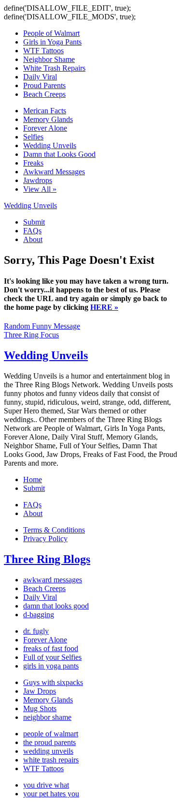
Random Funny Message (42, 326)
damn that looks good (56, 606)
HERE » (104, 307)
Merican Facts (44, 110)
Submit (34, 222)
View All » (39, 189)
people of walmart (50, 734)
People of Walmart (51, 33)
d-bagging (38, 614)
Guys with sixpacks (53, 682)
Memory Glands (48, 119)
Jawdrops (37, 180)
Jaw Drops (39, 691)
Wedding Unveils (49, 145)
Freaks (33, 163)
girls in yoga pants (51, 666)
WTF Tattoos (43, 50)
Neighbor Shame (49, 59)
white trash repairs (51, 760)
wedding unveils (48, 751)
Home (32, 479)
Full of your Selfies (52, 657)
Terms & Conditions (54, 530)
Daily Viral (40, 77)
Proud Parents (44, 85)
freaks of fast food (50, 648)
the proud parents (49, 742)
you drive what (46, 785)
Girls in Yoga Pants (52, 42)
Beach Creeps (44, 94)
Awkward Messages (54, 171)
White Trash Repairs (54, 68)
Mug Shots (39, 708)
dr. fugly (36, 631)
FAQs (32, 231)
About (32, 239)
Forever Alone (45, 128)
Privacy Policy (45, 538)
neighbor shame (47, 717)
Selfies (33, 137)
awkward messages (52, 580)
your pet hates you (51, 794)
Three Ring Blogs (47, 559)
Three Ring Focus (31, 335)
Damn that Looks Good (59, 154)
